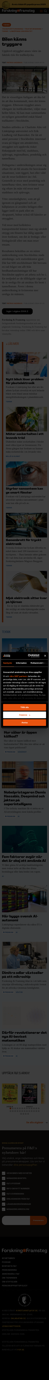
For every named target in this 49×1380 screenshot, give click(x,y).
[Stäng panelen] (45, 656)
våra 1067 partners (18, 676)
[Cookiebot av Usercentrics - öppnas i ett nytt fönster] (29, 655)
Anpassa (23, 715)
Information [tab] (21, 663)
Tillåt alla (25, 707)
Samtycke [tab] (7, 663)
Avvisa (25, 722)
